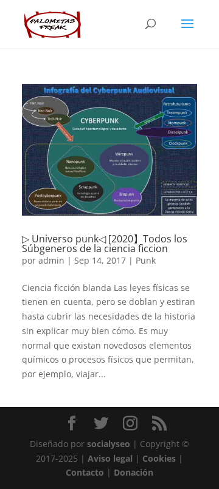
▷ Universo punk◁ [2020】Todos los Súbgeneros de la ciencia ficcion (104, 243)
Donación (133, 472)
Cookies (159, 458)
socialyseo (108, 444)
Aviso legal (110, 458)
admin (51, 260)
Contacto (85, 472)
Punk (146, 260)
